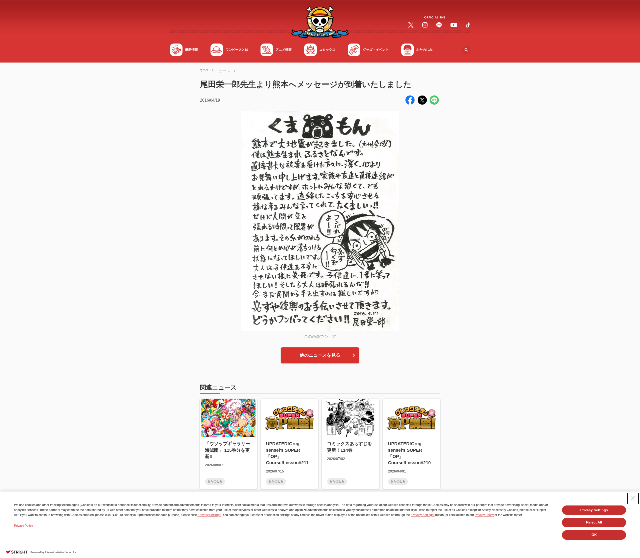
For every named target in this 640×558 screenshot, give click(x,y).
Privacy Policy (484, 515)
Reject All (594, 522)
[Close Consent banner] (633, 498)
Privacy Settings (594, 510)
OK (594, 535)
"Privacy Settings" (209, 515)
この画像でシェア (320, 336)
